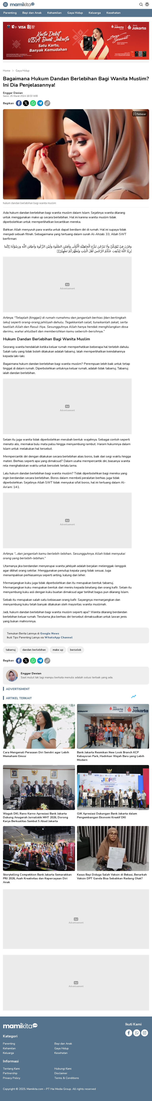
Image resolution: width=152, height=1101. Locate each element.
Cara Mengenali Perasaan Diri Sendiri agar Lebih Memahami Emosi (36, 754)
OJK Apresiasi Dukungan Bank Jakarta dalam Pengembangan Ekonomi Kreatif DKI (107, 815)
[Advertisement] (67, 284)
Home (6, 71)
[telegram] (40, 103)
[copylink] (47, 103)
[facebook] (19, 103)
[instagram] (144, 1032)
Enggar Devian (13, 93)
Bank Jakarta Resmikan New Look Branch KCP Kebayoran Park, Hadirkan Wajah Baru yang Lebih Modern (110, 756)
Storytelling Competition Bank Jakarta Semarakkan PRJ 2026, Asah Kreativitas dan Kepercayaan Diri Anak (37, 878)
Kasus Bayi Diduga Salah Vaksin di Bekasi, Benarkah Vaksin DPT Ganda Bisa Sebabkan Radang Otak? (112, 876)
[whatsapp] (33, 103)
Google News (49, 633)
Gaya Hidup (22, 71)
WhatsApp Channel (58, 637)
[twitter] (26, 103)
